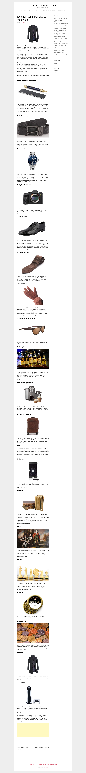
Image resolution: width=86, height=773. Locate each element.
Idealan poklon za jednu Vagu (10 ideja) (61, 40)
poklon (33, 741)
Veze (49, 10)
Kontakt (55, 72)
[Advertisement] (33, 730)
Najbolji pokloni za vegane (59, 48)
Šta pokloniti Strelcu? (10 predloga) (60, 38)
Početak (55, 63)
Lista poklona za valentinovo (59, 52)
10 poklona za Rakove (58, 41)
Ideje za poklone (47, 767)
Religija (54, 10)
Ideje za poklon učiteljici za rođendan (42, 747)
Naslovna (23, 10)
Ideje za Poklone (43, 5)
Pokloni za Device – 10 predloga (60, 25)
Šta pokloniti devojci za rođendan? (23, 747)
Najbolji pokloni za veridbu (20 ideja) (61, 23)
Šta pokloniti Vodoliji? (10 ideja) (60, 47)
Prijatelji (60, 10)
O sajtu (55, 65)
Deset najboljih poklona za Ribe (60, 45)
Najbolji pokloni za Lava (58, 26)
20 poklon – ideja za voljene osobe (60, 55)
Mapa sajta (56, 70)
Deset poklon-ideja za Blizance (60, 28)
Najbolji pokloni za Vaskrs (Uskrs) (60, 54)
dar (20, 741)
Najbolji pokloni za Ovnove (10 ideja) (61, 43)
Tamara (28, 22)
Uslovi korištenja (57, 68)
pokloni (36, 741)
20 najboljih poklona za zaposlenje (60, 18)
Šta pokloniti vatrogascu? (59, 50)
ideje (22, 741)
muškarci (29, 741)
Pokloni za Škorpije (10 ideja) (59, 36)
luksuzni (25, 741)
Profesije (44, 10)
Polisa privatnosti (57, 66)
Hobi (39, 10)
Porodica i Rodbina (32, 10)
